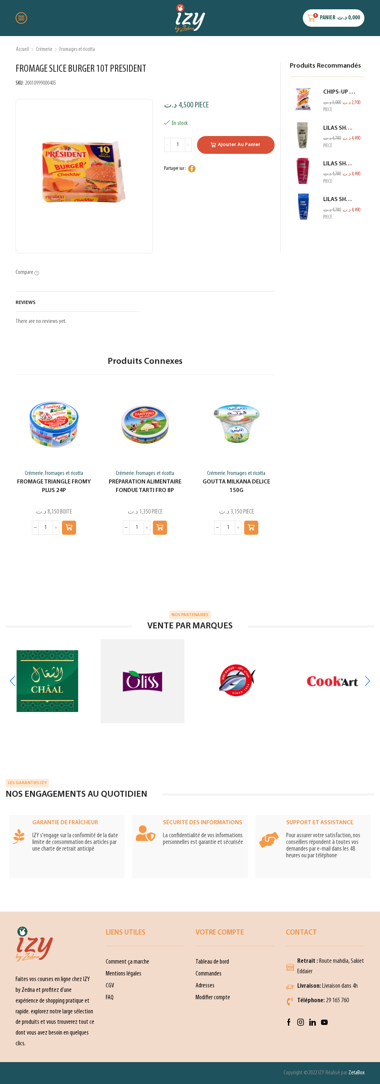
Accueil (22, 49)
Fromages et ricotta (77, 49)
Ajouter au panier (239, 145)
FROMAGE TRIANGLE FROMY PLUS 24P (54, 486)
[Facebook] (289, 1022)
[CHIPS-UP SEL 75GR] (303, 99)
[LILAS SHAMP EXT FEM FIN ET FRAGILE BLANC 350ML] (303, 135)
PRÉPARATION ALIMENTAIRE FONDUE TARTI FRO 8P (145, 486)
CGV (110, 985)
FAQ (110, 997)
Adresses (205, 985)
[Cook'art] (332, 681)
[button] (69, 528)
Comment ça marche (127, 961)
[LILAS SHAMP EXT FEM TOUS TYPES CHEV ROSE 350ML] (303, 171)
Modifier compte (213, 997)
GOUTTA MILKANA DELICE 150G (236, 486)
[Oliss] (142, 681)
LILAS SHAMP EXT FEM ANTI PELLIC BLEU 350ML (339, 200)
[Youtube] (324, 1022)
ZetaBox (356, 1073)
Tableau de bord (212, 961)
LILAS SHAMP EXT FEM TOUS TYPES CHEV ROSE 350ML (339, 164)
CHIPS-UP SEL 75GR (339, 92)
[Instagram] (300, 1022)
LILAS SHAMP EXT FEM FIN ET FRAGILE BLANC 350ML (339, 128)
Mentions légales (123, 973)
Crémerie (44, 49)
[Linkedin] (312, 1022)
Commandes (209, 973)
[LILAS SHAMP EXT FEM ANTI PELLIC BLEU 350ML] (303, 207)
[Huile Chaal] (47, 681)
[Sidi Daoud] (237, 681)
